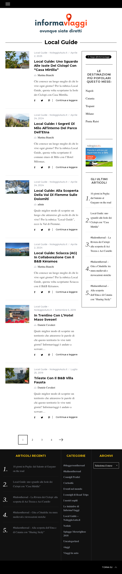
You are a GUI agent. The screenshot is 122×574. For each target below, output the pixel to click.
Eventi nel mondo (72, 489)
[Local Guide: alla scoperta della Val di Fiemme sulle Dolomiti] (17, 187)
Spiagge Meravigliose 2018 (74, 533)
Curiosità (68, 483)
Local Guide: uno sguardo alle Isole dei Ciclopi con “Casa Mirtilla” (56, 65)
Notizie (67, 525)
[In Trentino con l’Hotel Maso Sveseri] (17, 314)
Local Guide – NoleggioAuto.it (71, 518)
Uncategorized (71, 541)
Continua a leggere (67, 100)
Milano (90, 113)
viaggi (66, 547)
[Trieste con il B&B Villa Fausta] (17, 376)
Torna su (107, 567)
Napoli (89, 91)
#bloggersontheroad (74, 465)
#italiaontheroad (72, 471)
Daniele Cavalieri (46, 324)
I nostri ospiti (70, 500)
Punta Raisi (92, 121)
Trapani (90, 106)
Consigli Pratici (71, 477)
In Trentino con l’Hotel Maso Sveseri (53, 317)
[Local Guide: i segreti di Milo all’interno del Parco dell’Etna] (17, 120)
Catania (90, 98)
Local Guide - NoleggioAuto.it (50, 52)
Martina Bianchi (46, 75)
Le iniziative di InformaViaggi (71, 508)
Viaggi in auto (70, 553)
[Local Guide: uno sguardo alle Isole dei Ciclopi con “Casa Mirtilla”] (17, 59)
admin (41, 204)
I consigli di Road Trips (75, 494)
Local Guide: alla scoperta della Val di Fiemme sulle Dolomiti (56, 195)
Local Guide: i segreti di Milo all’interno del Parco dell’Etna (55, 128)
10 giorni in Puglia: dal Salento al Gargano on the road (101, 198)
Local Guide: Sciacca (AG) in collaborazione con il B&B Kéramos (55, 257)
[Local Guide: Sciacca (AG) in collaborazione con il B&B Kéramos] (17, 249)
